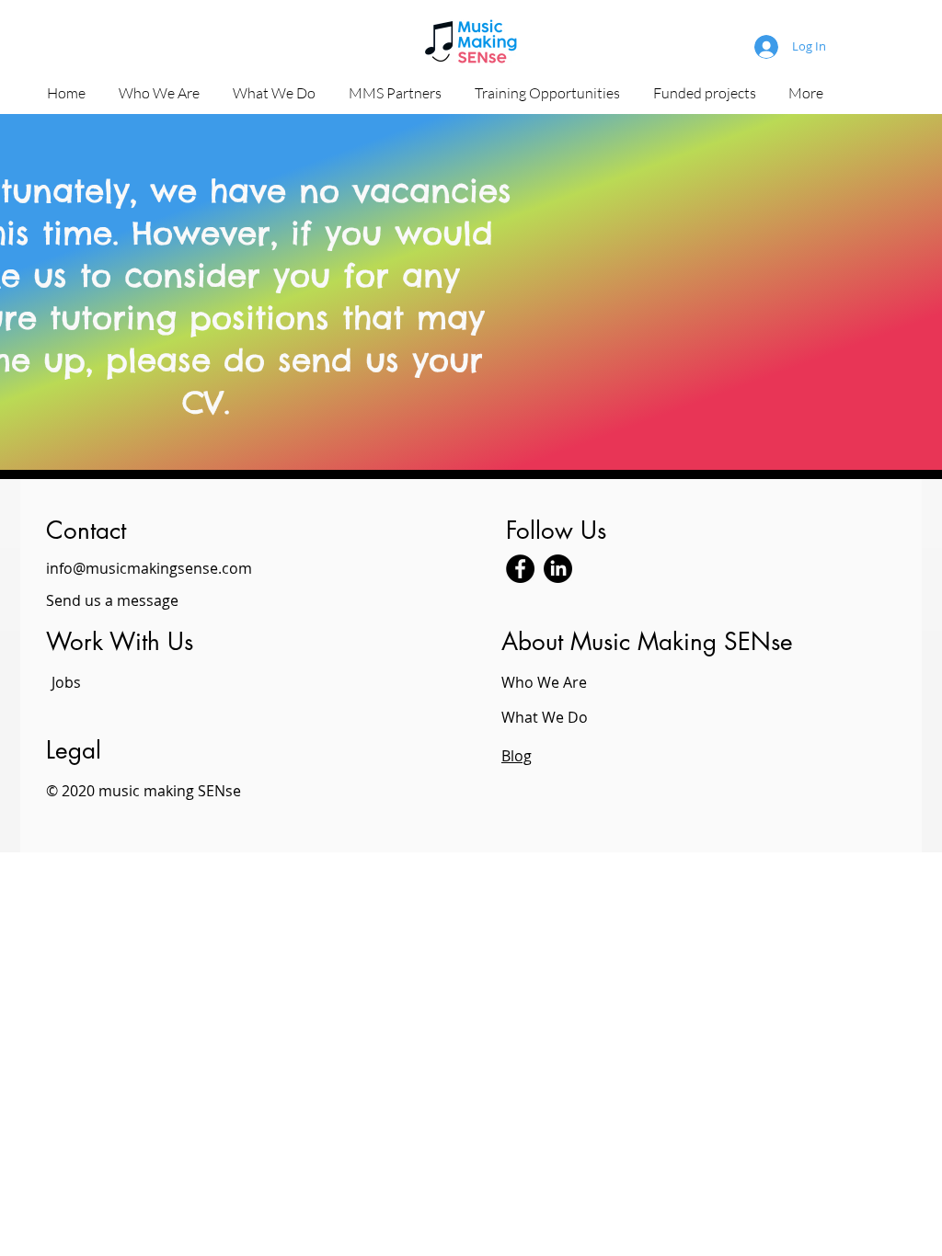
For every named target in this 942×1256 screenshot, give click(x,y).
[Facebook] (520, 568)
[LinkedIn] (558, 568)
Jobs (66, 682)
